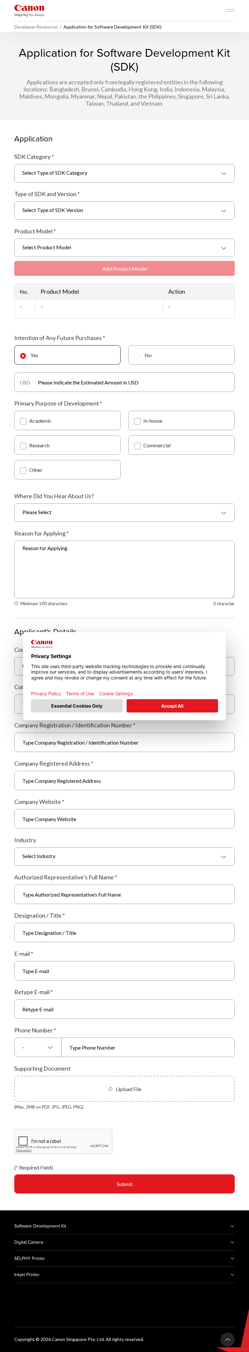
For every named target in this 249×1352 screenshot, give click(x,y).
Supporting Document (42, 1068)
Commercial (157, 445)
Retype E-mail (33, 991)
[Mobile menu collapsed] (231, 10)
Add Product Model (124, 268)
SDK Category (34, 156)
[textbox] (124, 173)
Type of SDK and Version (47, 193)
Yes (34, 355)
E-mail (23, 953)
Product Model (35, 231)
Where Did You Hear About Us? (54, 496)
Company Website (39, 801)
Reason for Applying (41, 533)
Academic (40, 420)
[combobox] (124, 173)
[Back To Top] (227, 1340)
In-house (152, 420)
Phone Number (35, 1030)
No (148, 355)
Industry (25, 839)
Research (39, 445)
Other (35, 470)
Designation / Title (39, 915)
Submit (125, 1184)
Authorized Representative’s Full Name (65, 877)
